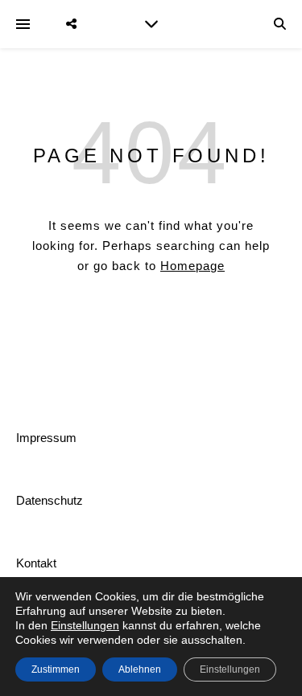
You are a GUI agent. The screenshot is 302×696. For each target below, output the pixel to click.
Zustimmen (55, 669)
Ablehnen (139, 669)
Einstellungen (85, 625)
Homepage (192, 265)
